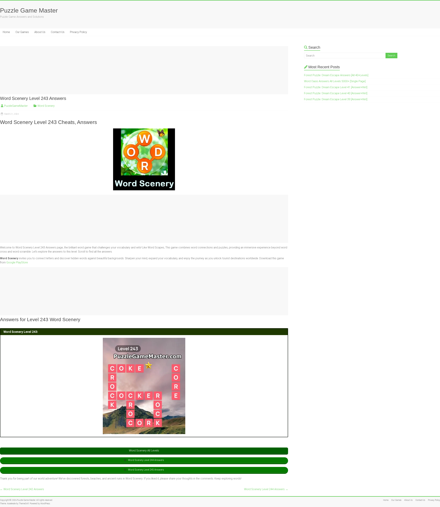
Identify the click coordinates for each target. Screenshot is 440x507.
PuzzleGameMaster (16, 105)
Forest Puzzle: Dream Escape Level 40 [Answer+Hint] (335, 93)
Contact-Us (57, 32)
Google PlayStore (17, 262)
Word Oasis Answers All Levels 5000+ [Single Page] (335, 81)
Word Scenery (46, 105)
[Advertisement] (103, 70)
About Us (39, 32)
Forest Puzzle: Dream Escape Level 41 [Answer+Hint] (335, 87)
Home (6, 32)
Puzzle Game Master (29, 10)
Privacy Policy (78, 32)
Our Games (22, 32)
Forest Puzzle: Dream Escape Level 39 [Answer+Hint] (335, 99)
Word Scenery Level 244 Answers (266, 489)
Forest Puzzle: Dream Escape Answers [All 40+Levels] (336, 75)
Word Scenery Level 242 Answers (22, 489)
